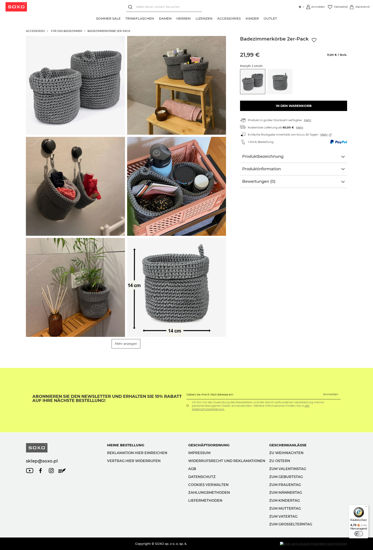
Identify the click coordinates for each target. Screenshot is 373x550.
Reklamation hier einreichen (137, 453)
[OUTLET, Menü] (279, 18)
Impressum (199, 453)
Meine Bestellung (125, 445)
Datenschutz (202, 477)
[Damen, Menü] (174, 18)
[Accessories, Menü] (243, 18)
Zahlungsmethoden (209, 493)
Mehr (307, 120)
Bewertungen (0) (258, 181)
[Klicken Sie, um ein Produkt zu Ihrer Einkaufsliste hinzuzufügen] (314, 40)
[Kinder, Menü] (261, 18)
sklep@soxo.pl (42, 461)
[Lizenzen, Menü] (215, 18)
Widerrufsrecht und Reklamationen (226, 461)
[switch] (358, 533)
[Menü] (366, 507)
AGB (192, 469)
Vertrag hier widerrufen (134, 461)
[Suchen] (131, 7)
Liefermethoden (205, 500)
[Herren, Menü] (193, 18)
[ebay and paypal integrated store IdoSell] (313, 544)
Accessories (35, 31)
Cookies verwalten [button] (208, 485)
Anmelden (330, 394)
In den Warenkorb (293, 106)
